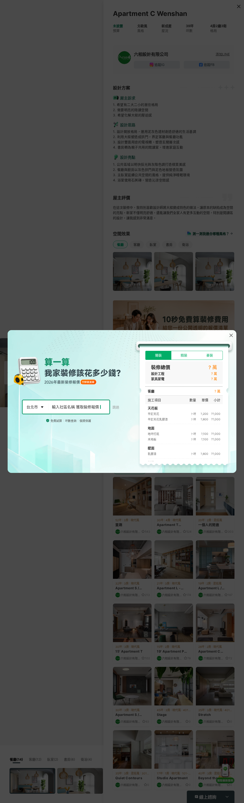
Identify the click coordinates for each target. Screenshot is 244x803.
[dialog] (122, 401)
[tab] (158, 355)
